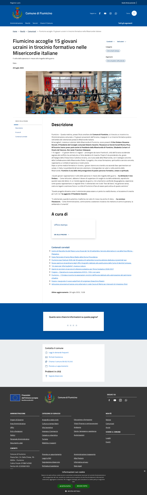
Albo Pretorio (79, 458)
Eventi (108, 442)
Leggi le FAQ (46, 458)
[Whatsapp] (115, 13)
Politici (12, 435)
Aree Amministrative (18, 423)
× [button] (144, 471)
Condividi (110, 41)
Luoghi (108, 438)
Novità (22, 31)
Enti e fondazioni (16, 431)
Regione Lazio (15, 3)
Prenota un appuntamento (51, 454)
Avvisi (108, 427)
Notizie (108, 419)
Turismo (45, 439)
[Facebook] (99, 13)
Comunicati (32, 31)
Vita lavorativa (47, 427)
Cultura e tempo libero (50, 423)
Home (15, 31)
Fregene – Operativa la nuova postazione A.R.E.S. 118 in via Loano (76, 272)
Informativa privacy (81, 462)
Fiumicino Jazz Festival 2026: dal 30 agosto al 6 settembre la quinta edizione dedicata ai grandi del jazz (89, 260)
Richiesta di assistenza (50, 466)
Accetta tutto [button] (65, 486)
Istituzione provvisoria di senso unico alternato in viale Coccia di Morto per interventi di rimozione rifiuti (90, 284)
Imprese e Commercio (50, 431)
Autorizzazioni (79, 435)
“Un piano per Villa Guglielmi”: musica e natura (69, 266)
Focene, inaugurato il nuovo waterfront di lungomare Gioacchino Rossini (78, 281)
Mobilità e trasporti (49, 443)
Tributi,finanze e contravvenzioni (86, 423)
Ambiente (77, 427)
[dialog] (73, 482)
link (73, 482)
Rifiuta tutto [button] (82, 486)
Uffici (12, 427)
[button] (73, 491)
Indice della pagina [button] (21, 121)
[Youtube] (104, 13)
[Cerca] (134, 13)
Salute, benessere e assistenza (85, 431)
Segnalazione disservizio (51, 462)
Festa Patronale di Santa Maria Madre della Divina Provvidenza (74, 257)
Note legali (78, 466)
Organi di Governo (16, 419)
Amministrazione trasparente (84, 454)
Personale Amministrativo (19, 439)
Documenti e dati (16, 443)
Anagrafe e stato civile (50, 419)
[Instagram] (110, 13)
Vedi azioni (120, 41)
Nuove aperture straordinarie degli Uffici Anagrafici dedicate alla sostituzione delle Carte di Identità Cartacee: (92, 263)
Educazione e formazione (83, 419)
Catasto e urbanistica (50, 435)
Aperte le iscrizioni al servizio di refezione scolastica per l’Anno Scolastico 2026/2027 (83, 269)
